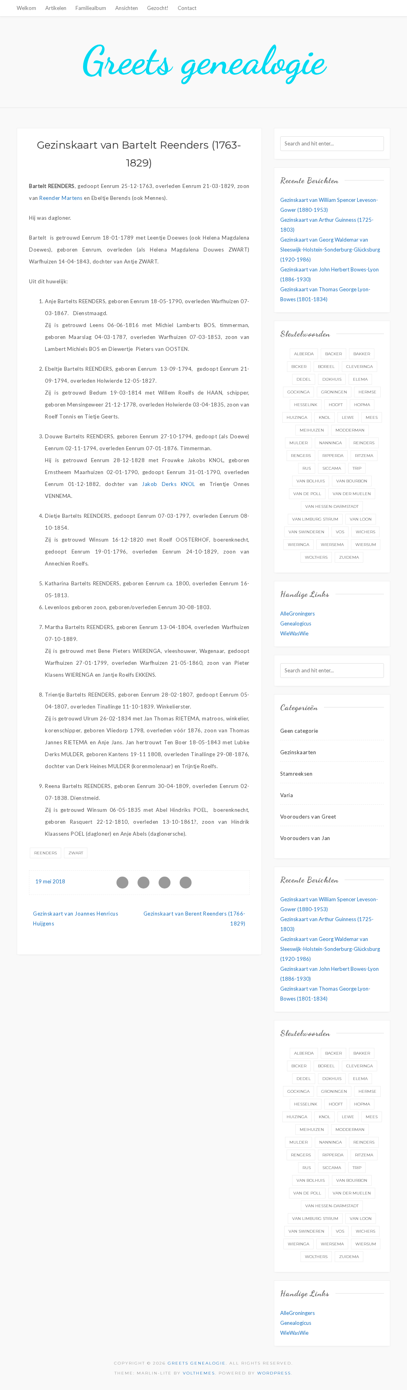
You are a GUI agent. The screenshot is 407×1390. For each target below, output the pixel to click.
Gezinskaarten (298, 752)
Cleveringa (359, 366)
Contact (187, 8)
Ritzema (364, 455)
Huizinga (297, 417)
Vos (340, 531)
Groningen (334, 392)
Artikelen (55, 8)
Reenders (45, 853)
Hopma (362, 404)
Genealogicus (295, 623)
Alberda (304, 353)
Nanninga (330, 442)
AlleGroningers (297, 613)
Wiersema (332, 544)
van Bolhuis (311, 481)
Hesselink (305, 404)
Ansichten (126, 8)
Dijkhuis (331, 379)
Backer (333, 353)
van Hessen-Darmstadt (332, 506)
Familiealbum (91, 8)
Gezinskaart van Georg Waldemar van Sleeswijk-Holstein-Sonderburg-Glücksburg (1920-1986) (330, 249)
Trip (357, 468)
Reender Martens (61, 198)
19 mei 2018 (50, 881)
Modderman (349, 430)
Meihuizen (312, 430)
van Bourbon (351, 481)
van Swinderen (306, 531)
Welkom (26, 8)
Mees (372, 417)
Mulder (298, 442)
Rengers (301, 455)
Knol (324, 417)
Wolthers (316, 557)
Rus (306, 468)
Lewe (348, 417)
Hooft (336, 404)
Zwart (75, 853)
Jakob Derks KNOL (168, 484)
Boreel (326, 366)
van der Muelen (352, 493)
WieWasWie (294, 633)
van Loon (361, 519)
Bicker (298, 366)
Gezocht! (158, 8)
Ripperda (332, 455)
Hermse (367, 392)
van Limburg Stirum (315, 519)
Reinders (363, 442)
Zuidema (349, 557)
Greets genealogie (204, 60)
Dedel (304, 379)
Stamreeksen (296, 774)
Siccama (331, 468)
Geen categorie (299, 731)
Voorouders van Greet (308, 816)
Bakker (361, 353)
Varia (286, 795)
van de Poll (307, 493)
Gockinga (298, 392)
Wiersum (365, 544)
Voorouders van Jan (305, 838)
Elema (360, 379)
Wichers (365, 531)
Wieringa (298, 544)
